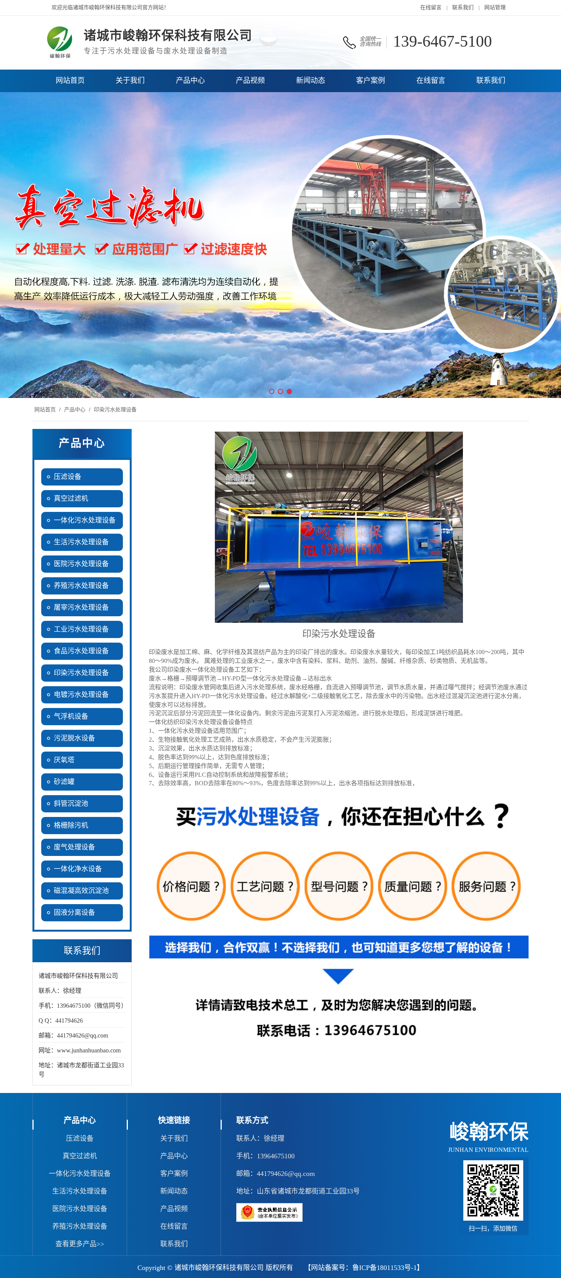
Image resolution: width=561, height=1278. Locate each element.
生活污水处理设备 (79, 1191)
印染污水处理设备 (114, 409)
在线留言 (431, 7)
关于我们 (174, 1138)
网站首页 (45, 409)
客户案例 (174, 1173)
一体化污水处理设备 (80, 1173)
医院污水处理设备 (79, 1209)
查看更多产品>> (79, 1244)
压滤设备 (80, 1138)
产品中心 (75, 409)
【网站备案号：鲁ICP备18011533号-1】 (364, 1268)
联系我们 (463, 7)
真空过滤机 (80, 1156)
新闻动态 (174, 1191)
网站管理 (495, 7)
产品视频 (174, 1209)
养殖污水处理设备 (79, 1226)
